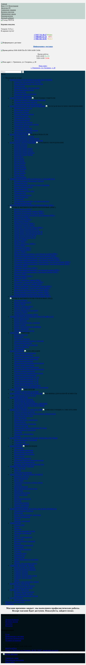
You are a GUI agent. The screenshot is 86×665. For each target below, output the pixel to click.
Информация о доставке (14, 636)
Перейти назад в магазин (15, 602)
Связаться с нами (11, 658)
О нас (7, 634)
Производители (7, 16)
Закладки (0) (5, 8)
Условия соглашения (13, 640)
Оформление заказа (8, 14)
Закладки (8, 624)
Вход (3, 6)
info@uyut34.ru (11, 648)
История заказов (11, 622)
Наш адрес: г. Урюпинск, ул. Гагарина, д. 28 (43, 67)
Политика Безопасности (14, 638)
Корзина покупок (7, 12)
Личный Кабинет (12, 620)
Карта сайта (9, 662)
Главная (4, 4)
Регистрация (13, 6)
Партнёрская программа (14, 660)
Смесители (9, 604)
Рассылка (9, 626)
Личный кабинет (7, 18)
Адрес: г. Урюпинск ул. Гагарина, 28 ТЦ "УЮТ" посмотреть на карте (31, 650)
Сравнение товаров (8, 10)
